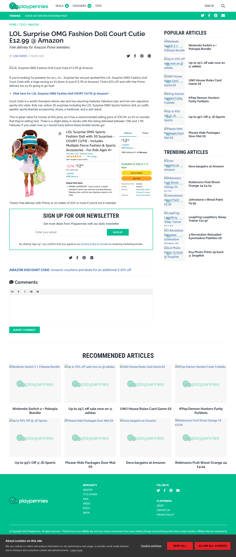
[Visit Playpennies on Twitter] (202, 16)
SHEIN (86, 512)
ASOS (85, 498)
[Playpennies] (28, 6)
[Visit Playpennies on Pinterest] (215, 16)
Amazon (33, 24)
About (160, 505)
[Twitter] (128, 56)
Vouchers (79, 6)
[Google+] (149, 56)
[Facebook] (135, 56)
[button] (12, 292)
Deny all (179, 545)
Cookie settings (151, 545)
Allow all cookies (212, 545)
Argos (86, 503)
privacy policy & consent (95, 244)
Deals (59, 6)
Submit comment (24, 329)
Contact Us (163, 510)
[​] (81, 308)
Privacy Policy (165, 514)
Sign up (118, 232)
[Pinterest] (142, 56)
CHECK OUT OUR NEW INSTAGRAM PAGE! (46, 15)
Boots (86, 508)
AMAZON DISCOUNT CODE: (30, 270)
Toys (98, 6)
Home (13, 24)
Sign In (209, 6)
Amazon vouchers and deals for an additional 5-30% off (91, 270)
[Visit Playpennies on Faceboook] (209, 16)
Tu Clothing (90, 494)
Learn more (76, 550)
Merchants (90, 485)
